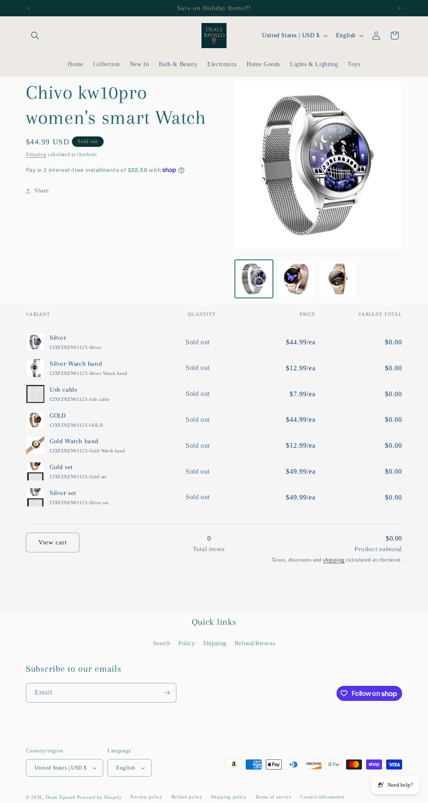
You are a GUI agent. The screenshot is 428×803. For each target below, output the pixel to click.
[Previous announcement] (29, 8)
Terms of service (273, 796)
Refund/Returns (255, 643)
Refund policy (187, 796)
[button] (35, 35)
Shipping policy (229, 796)
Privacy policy (146, 796)
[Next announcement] (399, 8)
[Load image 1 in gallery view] (254, 279)
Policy (186, 643)
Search (162, 643)
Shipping (36, 154)
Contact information (322, 796)
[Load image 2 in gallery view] (296, 279)
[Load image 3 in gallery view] (338, 279)
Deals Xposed (60, 797)
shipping (333, 560)
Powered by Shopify (99, 797)
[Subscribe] (167, 693)
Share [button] (41, 190)
